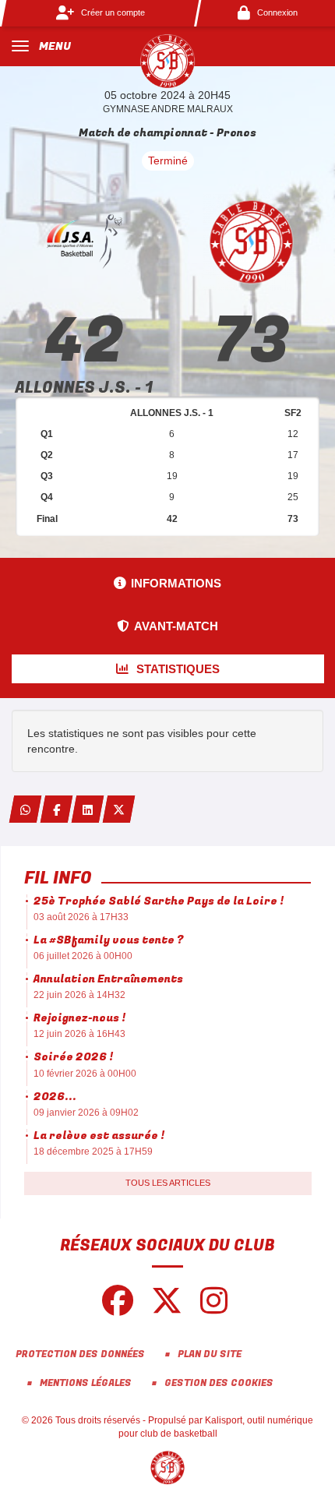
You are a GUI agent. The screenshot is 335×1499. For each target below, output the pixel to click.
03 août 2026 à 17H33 (81, 917)
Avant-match (176, 626)
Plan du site (210, 1354)
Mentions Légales (86, 1383)
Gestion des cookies (218, 1383)
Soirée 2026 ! (73, 1057)
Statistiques (176, 668)
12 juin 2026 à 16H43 (79, 1033)
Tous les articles (167, 1182)
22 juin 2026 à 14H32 (79, 994)
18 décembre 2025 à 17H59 (93, 1151)
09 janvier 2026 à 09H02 (86, 1112)
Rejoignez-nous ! (79, 1018)
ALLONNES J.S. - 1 (84, 387)
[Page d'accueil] (167, 61)
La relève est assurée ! (99, 1135)
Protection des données (80, 1354)
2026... (55, 1096)
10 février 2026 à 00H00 (85, 1073)
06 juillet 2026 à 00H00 (83, 956)
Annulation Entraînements (108, 979)
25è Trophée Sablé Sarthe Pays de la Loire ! (159, 901)
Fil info (58, 878)
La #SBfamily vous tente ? (108, 940)
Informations (176, 583)
